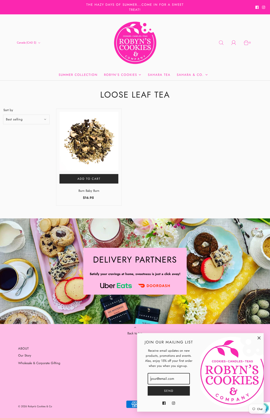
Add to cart (89, 179)
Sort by (8, 110)
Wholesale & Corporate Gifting (39, 363)
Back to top (135, 333)
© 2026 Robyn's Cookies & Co (35, 406)
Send (169, 391)
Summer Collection (78, 74)
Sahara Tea (159, 74)
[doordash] (154, 285)
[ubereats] (116, 285)
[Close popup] (259, 337)
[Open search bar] (223, 42)
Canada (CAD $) (27, 43)
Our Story (24, 355)
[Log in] (236, 42)
